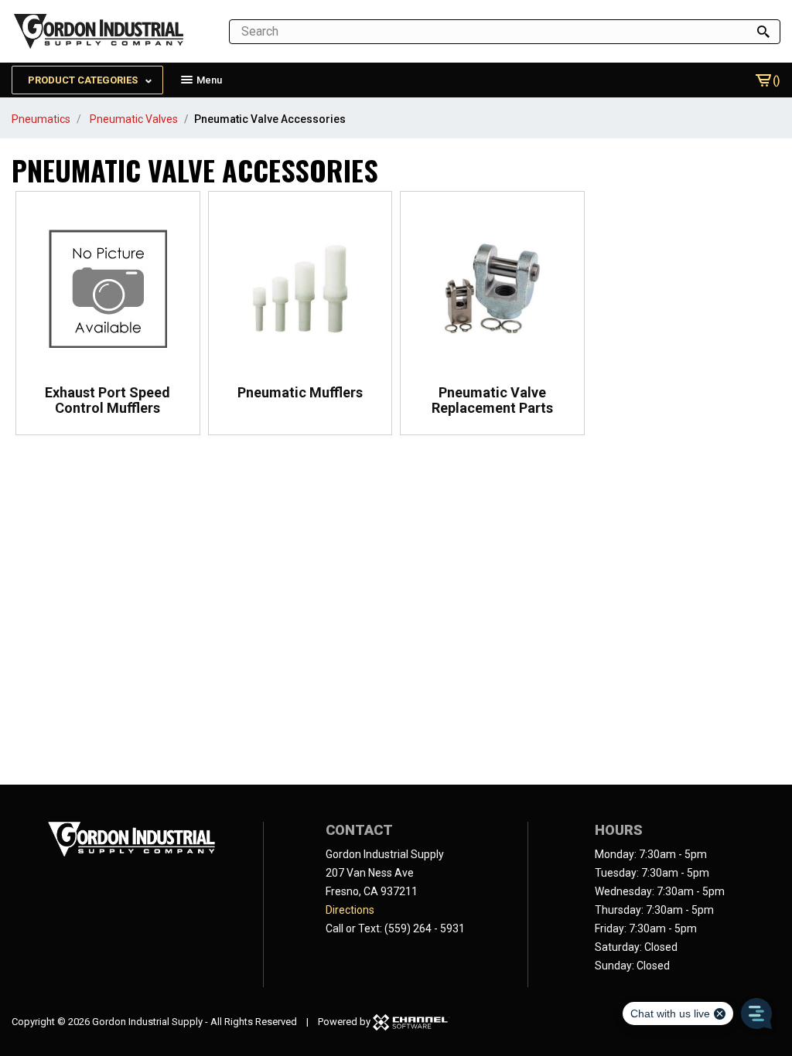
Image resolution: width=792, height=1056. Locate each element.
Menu (208, 80)
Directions (350, 910)
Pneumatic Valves (134, 119)
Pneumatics (41, 119)
